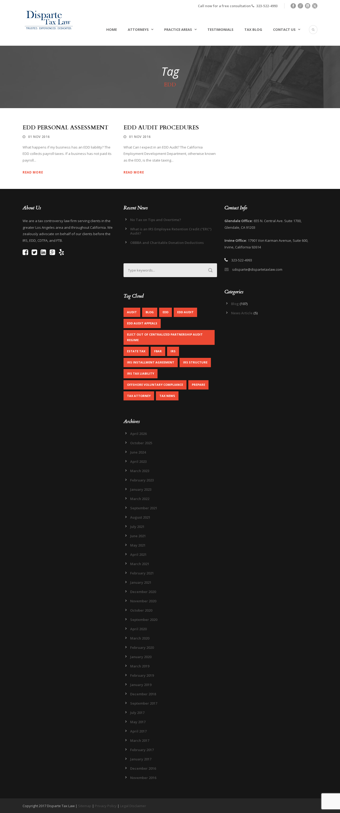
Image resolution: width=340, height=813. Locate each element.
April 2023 (138, 461)
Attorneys (138, 29)
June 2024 (138, 452)
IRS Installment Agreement (150, 362)
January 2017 (140, 759)
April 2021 (138, 554)
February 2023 (142, 480)
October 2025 (141, 443)
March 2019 (139, 666)
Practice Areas (178, 29)
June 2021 (138, 535)
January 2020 (140, 656)
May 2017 (138, 721)
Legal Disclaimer (133, 805)
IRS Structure (195, 362)
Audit (132, 312)
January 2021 (140, 582)
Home (111, 29)
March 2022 (139, 498)
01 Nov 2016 (39, 136)
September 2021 (143, 508)
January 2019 (140, 684)
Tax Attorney (139, 396)
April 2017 (138, 731)
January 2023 (140, 489)
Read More (33, 172)
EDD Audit (185, 312)
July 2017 (137, 712)
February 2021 (142, 573)
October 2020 (141, 610)
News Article (242, 313)
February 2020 (142, 647)
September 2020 (143, 619)
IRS (173, 351)
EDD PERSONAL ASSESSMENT (65, 128)
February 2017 (142, 749)
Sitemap (84, 805)
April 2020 (138, 628)
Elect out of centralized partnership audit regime (165, 337)
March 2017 (139, 740)
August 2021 (140, 517)
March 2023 (139, 470)
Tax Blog (253, 29)
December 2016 (143, 768)
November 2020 (143, 601)
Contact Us (284, 29)
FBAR (158, 351)
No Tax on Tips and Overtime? (155, 219)
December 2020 (143, 591)
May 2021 (138, 545)
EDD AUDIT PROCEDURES (161, 128)
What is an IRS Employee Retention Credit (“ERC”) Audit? (170, 231)
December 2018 (143, 694)
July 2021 (137, 526)
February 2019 (142, 675)
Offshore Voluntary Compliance (155, 385)
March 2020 (139, 638)
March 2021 (139, 563)
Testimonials (220, 29)
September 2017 (143, 703)
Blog (150, 312)
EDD (165, 312)
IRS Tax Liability (140, 373)
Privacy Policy (106, 805)
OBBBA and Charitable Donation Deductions (167, 242)
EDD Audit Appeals (142, 323)
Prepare (198, 385)
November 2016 (143, 777)
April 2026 (138, 433)
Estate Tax (136, 351)
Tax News (167, 396)
